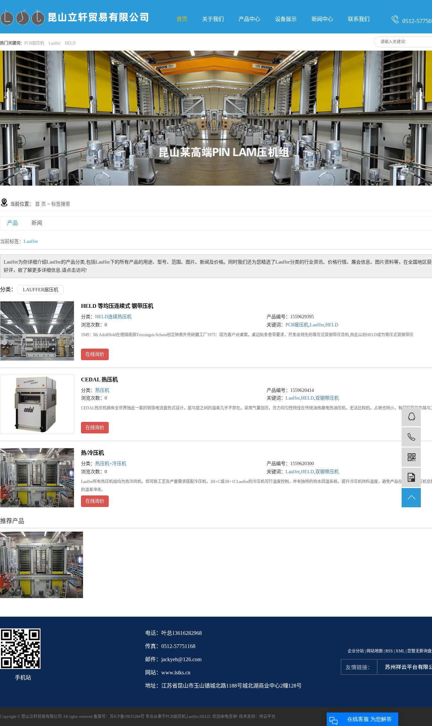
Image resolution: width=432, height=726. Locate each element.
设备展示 (286, 19)
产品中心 (249, 19)
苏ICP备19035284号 (127, 716)
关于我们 (213, 19)
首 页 (40, 204)
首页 (182, 19)
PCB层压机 (34, 43)
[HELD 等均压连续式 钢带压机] (37, 331)
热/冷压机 (92, 453)
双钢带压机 (327, 398)
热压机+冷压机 (110, 463)
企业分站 (356, 651)
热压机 (102, 390)
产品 (12, 223)
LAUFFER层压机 (40, 289)
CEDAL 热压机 (99, 379)
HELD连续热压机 (113, 316)
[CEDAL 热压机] (37, 404)
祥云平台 (267, 716)
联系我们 (359, 19)
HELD (70, 43)
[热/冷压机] (37, 478)
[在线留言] (411, 477)
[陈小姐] (411, 416)
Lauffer (54, 43)
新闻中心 (322, 19)
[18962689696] (411, 437)
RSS (389, 651)
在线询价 (94, 354)
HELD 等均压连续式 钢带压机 (117, 306)
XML (400, 651)
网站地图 (375, 651)
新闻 (36, 223)
